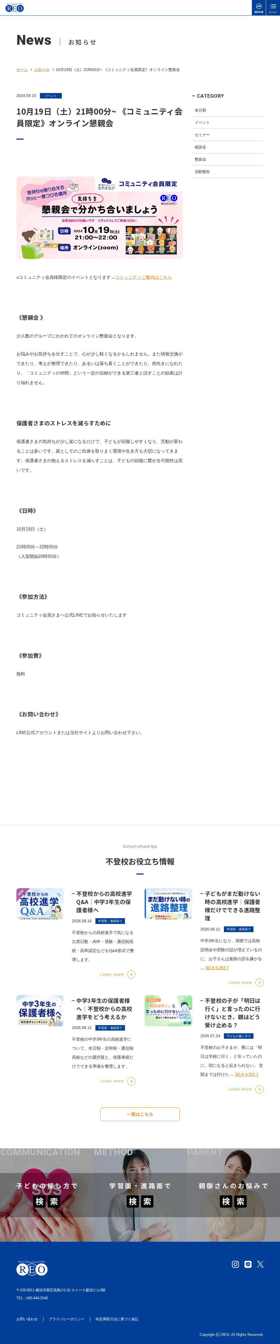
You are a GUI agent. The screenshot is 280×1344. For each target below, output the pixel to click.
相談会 (200, 147)
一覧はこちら (140, 1114)
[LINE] (248, 1264)
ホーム (22, 69)
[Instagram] (235, 1264)
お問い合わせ (27, 1319)
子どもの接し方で (239, 1036)
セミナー (202, 135)
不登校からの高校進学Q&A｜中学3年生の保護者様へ (104, 902)
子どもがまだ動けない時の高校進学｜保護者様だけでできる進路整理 (233, 906)
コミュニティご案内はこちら (143, 277)
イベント (51, 95)
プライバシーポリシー (66, 1319)
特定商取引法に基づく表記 (117, 1319)
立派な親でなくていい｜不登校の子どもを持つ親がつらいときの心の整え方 (231, 1232)
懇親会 (200, 159)
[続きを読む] (217, 967)
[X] (260, 1264)
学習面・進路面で (110, 921)
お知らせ (41, 69)
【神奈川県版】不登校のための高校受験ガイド (138, 1238)
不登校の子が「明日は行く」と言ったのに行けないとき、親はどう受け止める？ (233, 1012)
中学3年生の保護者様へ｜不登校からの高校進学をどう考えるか (104, 1008)
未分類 (200, 110)
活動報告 (202, 171)
